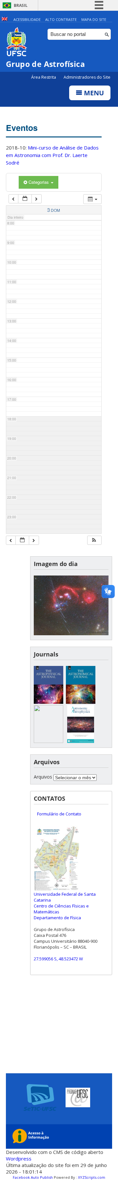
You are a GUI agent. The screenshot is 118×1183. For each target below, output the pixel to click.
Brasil (21, 5)
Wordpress (18, 1158)
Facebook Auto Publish (33, 1177)
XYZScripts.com (91, 1177)
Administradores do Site (87, 77)
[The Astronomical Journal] (80, 702)
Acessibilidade (27, 19)
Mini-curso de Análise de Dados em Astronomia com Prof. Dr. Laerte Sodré (52, 155)
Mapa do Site (93, 19)
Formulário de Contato (59, 814)
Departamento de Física (57, 918)
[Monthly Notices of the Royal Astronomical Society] (48, 741)
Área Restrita (44, 77)
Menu (93, 92)
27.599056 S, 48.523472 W (58, 959)
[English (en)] (5, 19)
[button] (94, 540)
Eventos (22, 128)
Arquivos (43, 777)
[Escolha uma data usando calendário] (25, 199)
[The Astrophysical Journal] (48, 702)
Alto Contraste (61, 19)
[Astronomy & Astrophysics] (80, 741)
